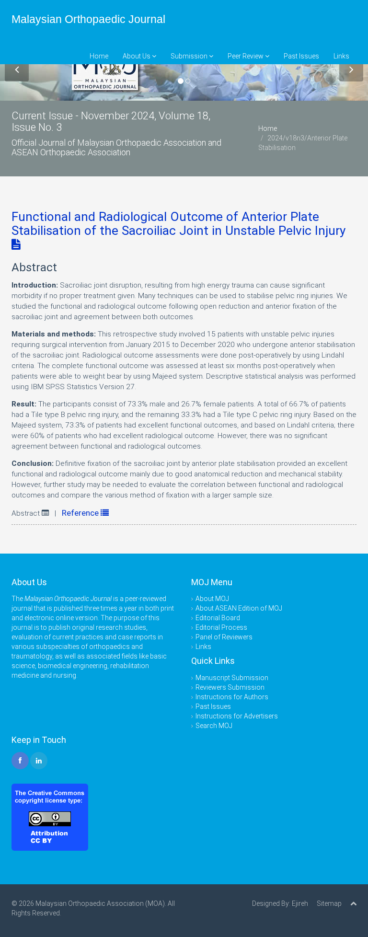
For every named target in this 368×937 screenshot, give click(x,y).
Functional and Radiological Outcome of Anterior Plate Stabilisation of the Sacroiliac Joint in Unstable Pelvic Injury (178, 223)
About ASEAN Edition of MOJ (239, 608)
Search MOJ (214, 725)
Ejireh (300, 903)
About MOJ (212, 598)
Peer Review (246, 56)
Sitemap (329, 903)
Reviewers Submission (230, 687)
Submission (190, 56)
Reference (81, 513)
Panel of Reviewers (224, 637)
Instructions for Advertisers (237, 716)
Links (341, 56)
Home (99, 56)
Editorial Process (221, 627)
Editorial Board (218, 618)
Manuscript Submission (232, 678)
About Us (137, 56)
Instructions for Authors (232, 697)
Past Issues (301, 56)
